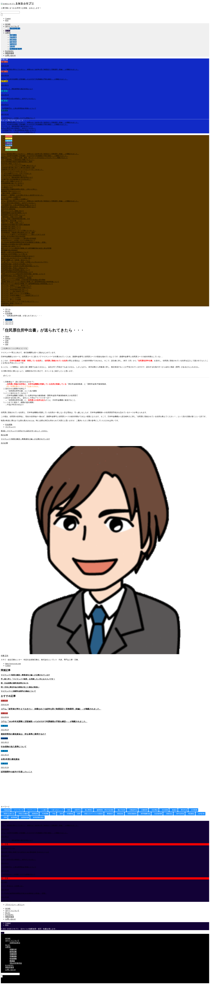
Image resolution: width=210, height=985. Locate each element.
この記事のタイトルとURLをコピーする (14, 348)
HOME (7, 24)
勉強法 (174, 810)
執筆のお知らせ (9, 813)
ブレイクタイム (16, 49)
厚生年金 (184, 810)
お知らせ (13, 35)
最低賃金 (120, 813)
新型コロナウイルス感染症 (93, 813)
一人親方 (44, 810)
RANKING (9, 51)
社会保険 (13, 44)
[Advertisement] (66, 790)
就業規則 (35, 813)
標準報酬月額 (145, 813)
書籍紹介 (110, 813)
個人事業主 (89, 810)
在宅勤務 (194, 810)
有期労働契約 (132, 813)
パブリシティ (15, 29)
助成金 (12, 47)
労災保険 (165, 810)
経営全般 (13, 37)
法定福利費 (158, 813)
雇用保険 (14, 817)
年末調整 (45, 813)
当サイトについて (12, 26)
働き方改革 (121, 810)
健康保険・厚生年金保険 (105, 810)
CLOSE (4, 935)
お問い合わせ (10, 55)
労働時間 (144, 810)
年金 (54, 813)
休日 (68, 810)
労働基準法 (133, 810)
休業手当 (78, 810)
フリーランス (18, 810)
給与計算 (201, 813)
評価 (5, 817)
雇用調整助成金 (38, 817)
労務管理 (13, 40)
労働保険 (13, 42)
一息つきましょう (57, 810)
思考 (61, 813)
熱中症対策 (180, 813)
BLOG (7, 31)
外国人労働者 (23, 813)
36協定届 (7, 810)
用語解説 (191, 813)
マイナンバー (10, 427)
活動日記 (169, 813)
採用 (78, 813)
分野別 (7, 33)
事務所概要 (9, 53)
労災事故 (155, 810)
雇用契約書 (25, 817)
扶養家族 (70, 813)
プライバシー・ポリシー (14, 905)
